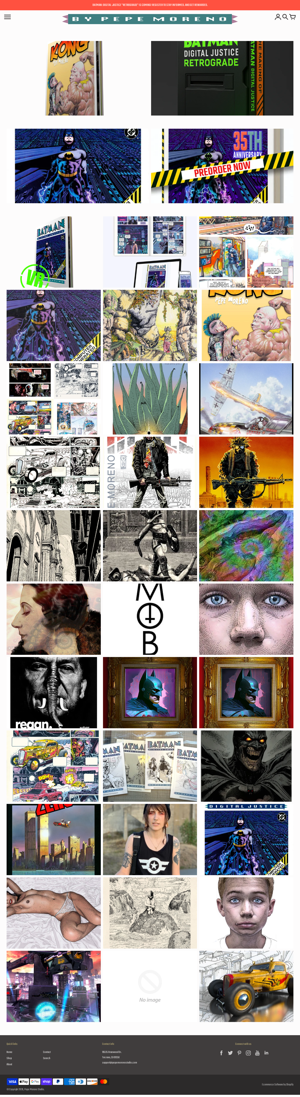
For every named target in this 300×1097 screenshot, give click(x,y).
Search (46, 1058)
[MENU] (7, 17)
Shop (9, 1058)
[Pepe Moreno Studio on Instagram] (248, 1056)
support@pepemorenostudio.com (119, 1062)
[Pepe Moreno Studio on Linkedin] (266, 1056)
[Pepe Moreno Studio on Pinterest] (239, 1056)
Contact (47, 1052)
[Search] (285, 17)
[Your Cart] (292, 17)
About (9, 1064)
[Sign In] (278, 17)
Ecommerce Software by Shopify (277, 1085)
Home (9, 1052)
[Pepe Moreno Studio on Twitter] (230, 1056)
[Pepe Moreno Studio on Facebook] (221, 1056)
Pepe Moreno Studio (34, 1089)
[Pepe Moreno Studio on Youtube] (257, 1056)
